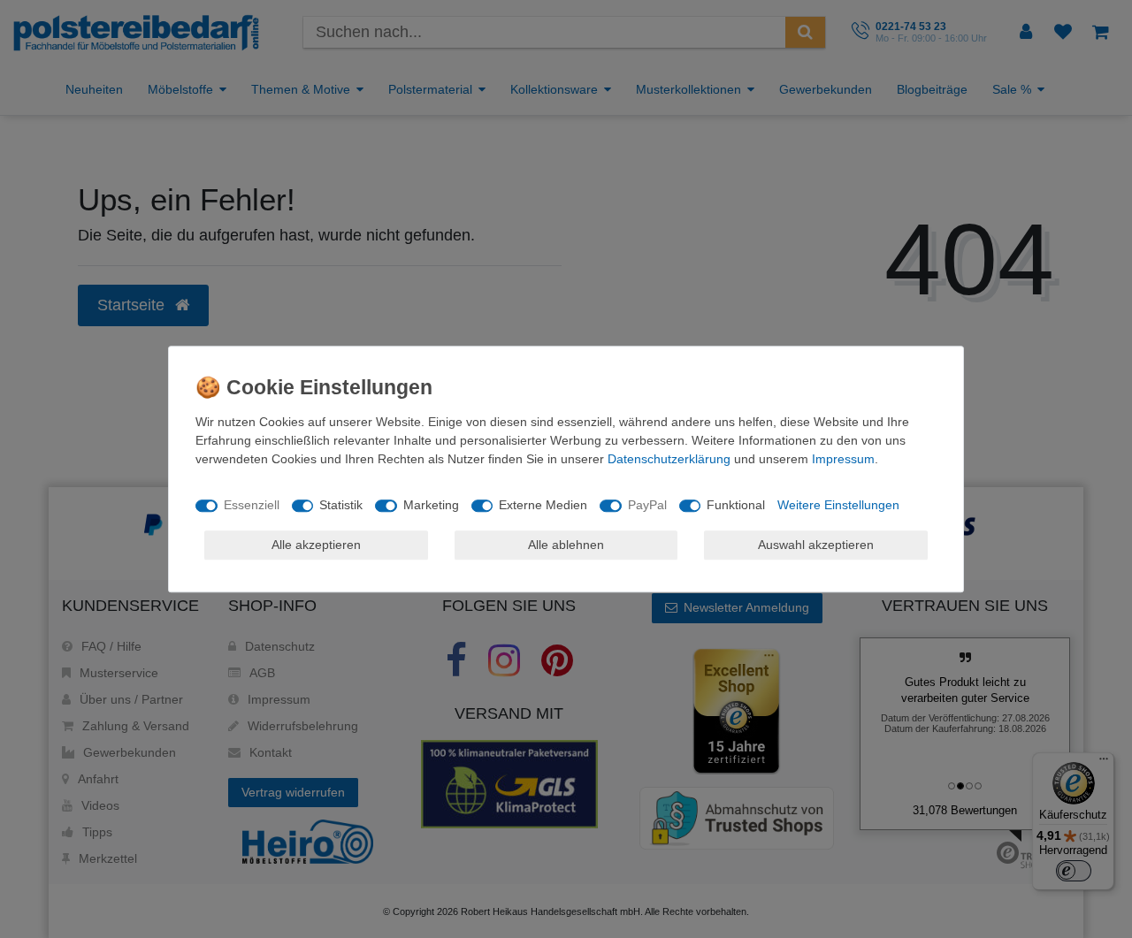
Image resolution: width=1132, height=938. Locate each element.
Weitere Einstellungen (838, 505)
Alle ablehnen (566, 545)
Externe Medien (543, 505)
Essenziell (251, 505)
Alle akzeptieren (316, 545)
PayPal (647, 505)
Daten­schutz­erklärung (669, 459)
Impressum (843, 459)
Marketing (431, 505)
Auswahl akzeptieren (816, 545)
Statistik (341, 505)
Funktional (736, 505)
